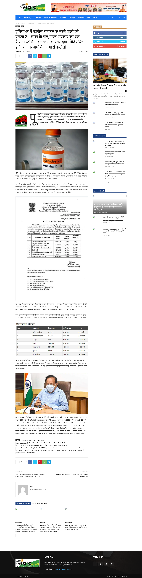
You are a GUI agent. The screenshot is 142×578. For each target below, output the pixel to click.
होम (20, 17)
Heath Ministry (43, 448)
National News (73, 448)
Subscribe (122, 46)
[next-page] (20, 535)
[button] (124, 18)
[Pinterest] (40, 56)
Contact (124, 576)
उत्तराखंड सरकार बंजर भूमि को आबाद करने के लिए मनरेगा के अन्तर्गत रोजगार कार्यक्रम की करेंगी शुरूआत (109, 206)
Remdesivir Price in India (48, 450)
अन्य (94, 17)
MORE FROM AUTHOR (39, 503)
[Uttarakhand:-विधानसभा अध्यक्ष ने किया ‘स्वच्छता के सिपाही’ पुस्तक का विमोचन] (98, 125)
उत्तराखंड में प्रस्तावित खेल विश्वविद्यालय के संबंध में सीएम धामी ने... (109, 86)
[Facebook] (108, 17)
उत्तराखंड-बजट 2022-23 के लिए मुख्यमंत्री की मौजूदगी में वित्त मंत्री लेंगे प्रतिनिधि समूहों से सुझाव (114, 231)
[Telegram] (49, 56)
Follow (122, 37)
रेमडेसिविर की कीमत (31, 453)
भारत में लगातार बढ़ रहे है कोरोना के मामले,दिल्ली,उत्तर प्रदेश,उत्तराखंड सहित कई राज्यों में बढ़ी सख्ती (30, 476)
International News (54, 448)
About (108, 576)
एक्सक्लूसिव (72, 17)
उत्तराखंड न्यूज (27, 17)
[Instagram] (112, 17)
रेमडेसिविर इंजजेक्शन (20, 453)
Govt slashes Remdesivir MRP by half (26, 448)
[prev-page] (16, 535)
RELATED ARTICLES (23, 503)
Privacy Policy (116, 576)
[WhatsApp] (44, 56)
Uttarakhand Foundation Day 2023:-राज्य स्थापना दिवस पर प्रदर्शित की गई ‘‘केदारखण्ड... (115, 174)
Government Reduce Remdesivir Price (56, 445)
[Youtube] (119, 17)
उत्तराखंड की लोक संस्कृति (50, 17)
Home (17, 23)
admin (19, 51)
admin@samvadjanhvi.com (62, 569)
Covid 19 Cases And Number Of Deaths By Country (30, 445)
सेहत (88, 17)
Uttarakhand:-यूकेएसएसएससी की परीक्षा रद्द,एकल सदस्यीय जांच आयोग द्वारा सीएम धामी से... (115, 143)
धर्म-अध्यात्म (63, 17)
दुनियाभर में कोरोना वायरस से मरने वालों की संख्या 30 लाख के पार (70, 450)
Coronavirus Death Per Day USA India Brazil (33, 440)
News (80, 448)
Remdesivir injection (22, 450)
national (64, 448)
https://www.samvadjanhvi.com (38, 489)
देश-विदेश (38, 17)
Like (124, 33)
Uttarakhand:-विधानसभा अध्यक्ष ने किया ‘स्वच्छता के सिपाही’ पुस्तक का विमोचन (114, 125)
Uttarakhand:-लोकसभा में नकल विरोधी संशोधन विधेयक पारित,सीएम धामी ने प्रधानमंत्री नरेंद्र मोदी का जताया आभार (76, 527)
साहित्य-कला (81, 17)
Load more (109, 183)
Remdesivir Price (34, 450)
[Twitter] (115, 17)
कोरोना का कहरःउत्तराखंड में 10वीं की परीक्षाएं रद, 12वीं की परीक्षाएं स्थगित (72, 476)
